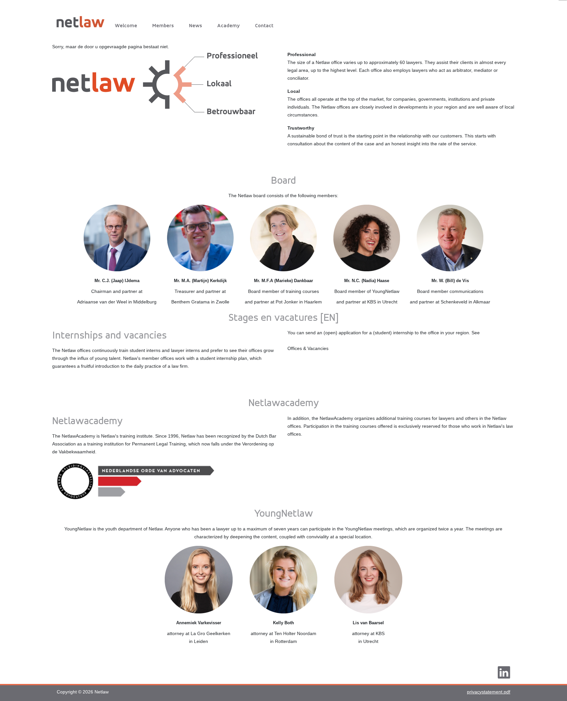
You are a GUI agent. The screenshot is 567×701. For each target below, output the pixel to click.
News (195, 25)
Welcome (126, 25)
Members (163, 25)
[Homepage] (82, 20)
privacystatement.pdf (488, 691)
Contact (264, 25)
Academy (228, 25)
